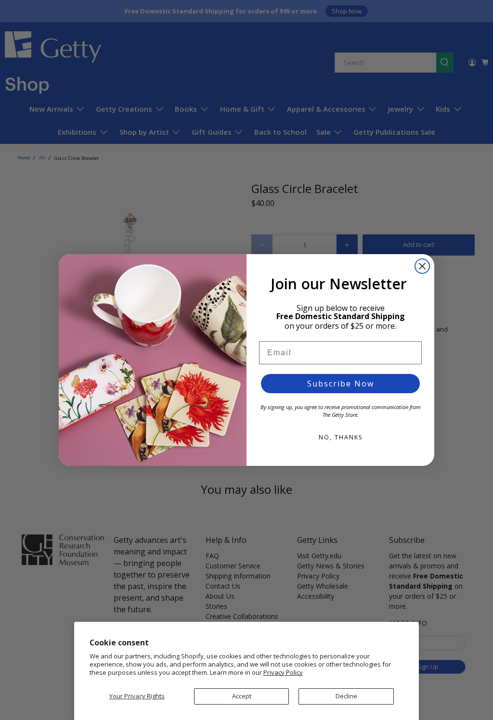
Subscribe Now (340, 383)
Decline (346, 696)
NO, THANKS (341, 437)
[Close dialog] (422, 266)
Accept (241, 696)
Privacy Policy (283, 672)
